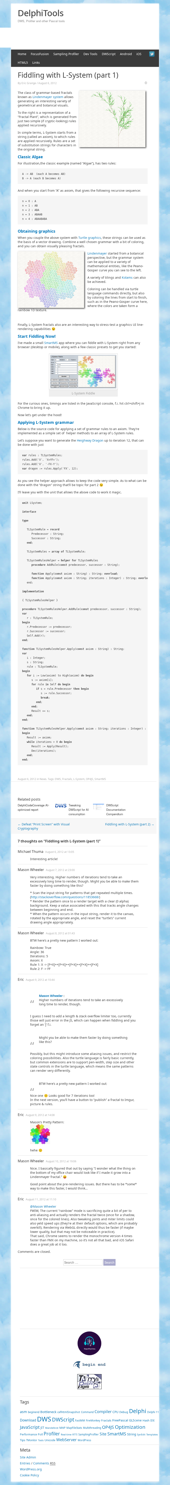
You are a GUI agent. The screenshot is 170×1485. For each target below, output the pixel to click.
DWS (58, 779)
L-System (79, 779)
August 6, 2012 (47, 83)
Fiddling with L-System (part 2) (129, 824)
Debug (123, 1412)
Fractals (67, 779)
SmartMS (51, 343)
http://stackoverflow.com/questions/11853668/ (65, 897)
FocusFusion (40, 54)
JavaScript (30, 1427)
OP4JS (89, 779)
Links (36, 62)
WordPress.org (31, 1469)
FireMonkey (93, 1420)
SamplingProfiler (88, 1434)
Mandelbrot (51, 1427)
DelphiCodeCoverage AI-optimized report (33, 807)
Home (22, 54)
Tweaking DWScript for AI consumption (79, 809)
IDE (152, 1420)
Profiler (52, 1433)
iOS (138, 54)
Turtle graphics (89, 238)
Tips (22, 1440)
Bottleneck (48, 1412)
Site (103, 1434)
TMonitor (31, 1440)
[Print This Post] (146, 83)
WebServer (66, 1439)
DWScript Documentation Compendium (116, 809)
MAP (62, 1428)
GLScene (135, 1420)
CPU (115, 1412)
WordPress (84, 1440)
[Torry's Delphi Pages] (89, 1388)
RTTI (74, 1434)
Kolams (127, 277)
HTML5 (23, 62)
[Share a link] (152, 54)
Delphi (137, 1411)
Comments (41, 1463)
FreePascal (120, 1420)
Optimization (130, 1426)
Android (126, 54)
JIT (42, 1427)
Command (87, 1412)
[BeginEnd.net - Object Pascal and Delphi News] (89, 1368)
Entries (25, 1463)
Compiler (103, 1411)
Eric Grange (28, 83)
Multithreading (92, 1427)
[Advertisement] (47, 788)
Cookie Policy (29, 1475)
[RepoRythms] (89, 1354)
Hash (146, 1420)
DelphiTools (41, 13)
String (131, 1434)
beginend (33, 1412)
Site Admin (28, 1457)
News (43, 779)
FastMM (80, 1420)
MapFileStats (74, 1427)
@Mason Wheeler (43, 1206)
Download (28, 1420)
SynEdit (141, 1434)
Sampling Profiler (66, 54)
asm (23, 1411)
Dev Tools (90, 54)
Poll (40, 1434)
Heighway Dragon (90, 440)
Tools (41, 1440)
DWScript (109, 54)
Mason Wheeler (31, 869)
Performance (28, 1434)
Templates (152, 1434)
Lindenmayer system (48, 97)
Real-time (66, 1434)
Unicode (49, 1440)
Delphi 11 (153, 1412)
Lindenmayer (97, 253)
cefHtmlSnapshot (68, 1412)
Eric (21, 979)
